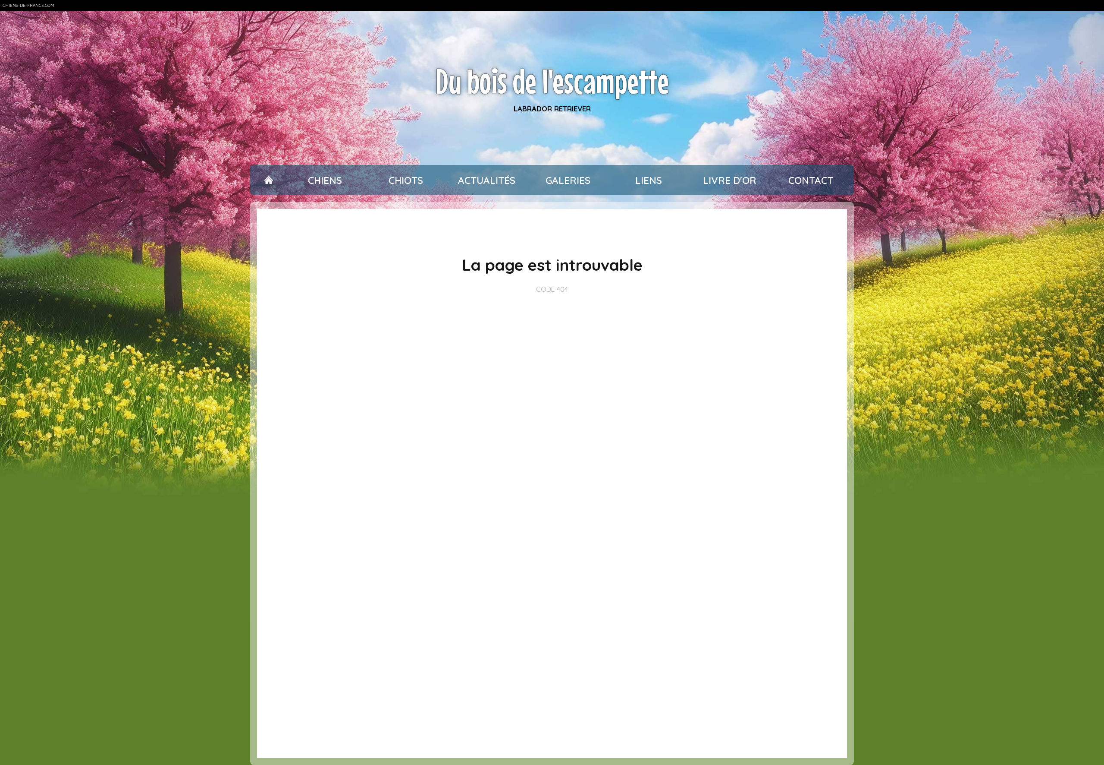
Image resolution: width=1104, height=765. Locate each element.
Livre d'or (729, 180)
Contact (810, 180)
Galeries (568, 180)
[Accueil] (268, 180)
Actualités (486, 180)
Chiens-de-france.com (28, 5)
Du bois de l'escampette (552, 81)
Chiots (406, 180)
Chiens (325, 180)
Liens (648, 180)
